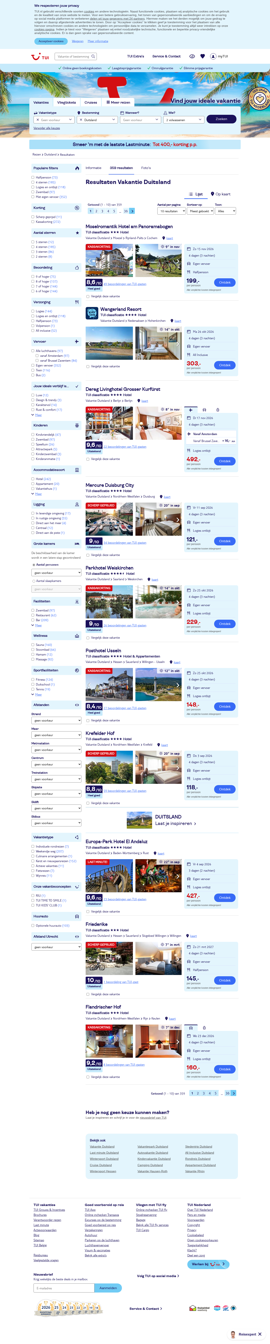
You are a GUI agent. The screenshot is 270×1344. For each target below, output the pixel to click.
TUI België (40, 1245)
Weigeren (78, 41)
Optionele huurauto (52, 925)
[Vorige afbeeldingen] (89, 261)
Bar (42, 620)
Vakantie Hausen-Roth (152, 1171)
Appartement (47, 483)
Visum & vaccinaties (97, 1250)
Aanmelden (108, 1288)
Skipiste (36, 787)
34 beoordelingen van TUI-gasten (125, 542)
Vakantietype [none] (48, 112)
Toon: (218, 204)
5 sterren (45, 242)
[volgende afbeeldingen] (178, 261)
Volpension (45, 325)
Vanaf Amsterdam (205, 434)
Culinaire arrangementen (54, 856)
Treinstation (39, 772)
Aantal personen (47, 564)
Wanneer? (132, 112)
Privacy (191, 1230)
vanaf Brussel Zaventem (58, 360)
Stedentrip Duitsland (198, 1146)
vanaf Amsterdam (54, 355)
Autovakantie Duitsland (153, 1152)
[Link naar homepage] (39, 56)
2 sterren (44, 256)
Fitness (44, 679)
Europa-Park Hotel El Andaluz (116, 841)
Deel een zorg (196, 1255)
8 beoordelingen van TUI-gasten (124, 1064)
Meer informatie (98, 41)
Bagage (140, 1220)
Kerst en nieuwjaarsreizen (56, 861)
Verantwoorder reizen (47, 1220)
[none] (37, 119)
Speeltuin (45, 444)
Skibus (35, 816)
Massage (44, 659)
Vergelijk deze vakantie (105, 296)
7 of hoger (46, 286)
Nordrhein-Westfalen (126, 496)
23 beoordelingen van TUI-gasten (125, 899)
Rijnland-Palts (134, 238)
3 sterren (45, 251)
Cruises (91, 102)
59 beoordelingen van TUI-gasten (125, 790)
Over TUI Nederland (200, 1209)
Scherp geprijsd (49, 217)
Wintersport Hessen (103, 1171)
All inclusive (46, 330)
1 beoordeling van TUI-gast (121, 982)
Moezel (117, 238)
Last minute (41, 1225)
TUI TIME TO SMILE (51, 900)
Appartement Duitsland (200, 1165)
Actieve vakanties (50, 866)
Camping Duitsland (150, 1165)
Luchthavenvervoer (97, 1245)
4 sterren (45, 182)
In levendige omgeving (53, 513)
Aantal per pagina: (169, 204)
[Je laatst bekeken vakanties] (192, 56)
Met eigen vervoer (51, 197)
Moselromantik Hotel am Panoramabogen (129, 226)
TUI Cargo (142, 1230)
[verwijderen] (80, 119)
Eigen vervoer (48, 365)
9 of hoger (46, 276)
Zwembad (45, 192)
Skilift (35, 802)
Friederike (97, 924)
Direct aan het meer (51, 523)
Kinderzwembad (48, 454)
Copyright (193, 1225)
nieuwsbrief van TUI (153, 1117)
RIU (40, 895)
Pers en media (196, 1215)
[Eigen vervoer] (204, 410)
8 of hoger (46, 281)
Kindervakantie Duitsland (154, 1158)
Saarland (118, 579)
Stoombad (46, 649)
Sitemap (39, 1240)
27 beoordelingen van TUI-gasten (125, 708)
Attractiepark (46, 449)
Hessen (117, 662)
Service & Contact (144, 1308)
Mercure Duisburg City (110, 485)
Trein (43, 370)
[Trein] (218, 410)
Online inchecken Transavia (102, 1215)
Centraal (44, 528)
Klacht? (192, 1250)
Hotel (43, 479)
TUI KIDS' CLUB (49, 905)
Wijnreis (44, 875)
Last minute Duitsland (104, 1152)
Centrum (37, 758)
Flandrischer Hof (103, 1007)
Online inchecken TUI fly (151, 1209)
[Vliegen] (191, 410)
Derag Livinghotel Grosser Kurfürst (123, 389)
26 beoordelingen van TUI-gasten (125, 625)
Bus (40, 375)
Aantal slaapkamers (48, 581)
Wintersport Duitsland (104, 1158)
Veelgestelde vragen (46, 1260)
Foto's (146, 168)
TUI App (90, 1209)
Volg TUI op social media (156, 1276)
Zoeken (221, 119)
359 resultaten (121, 168)
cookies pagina (44, 29)
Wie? (172, 112)
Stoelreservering (146, 1215)
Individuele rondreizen (52, 846)
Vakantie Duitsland (98, 238)
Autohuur (91, 1235)
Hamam (44, 654)
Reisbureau (41, 1255)
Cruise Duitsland (101, 1165)
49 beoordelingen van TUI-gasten (125, 284)
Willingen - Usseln (153, 662)
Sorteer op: (194, 204)
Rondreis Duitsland (198, 1158)
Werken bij (200, 1264)
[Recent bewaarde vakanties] (202, 56)
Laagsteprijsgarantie (126, 68)
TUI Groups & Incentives (49, 1209)
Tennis (43, 689)
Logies (44, 311)
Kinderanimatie (48, 459)
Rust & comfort (49, 409)
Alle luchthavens (49, 351)
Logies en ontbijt (50, 187)
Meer (38, 415)
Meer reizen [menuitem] (120, 102)
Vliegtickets (66, 102)
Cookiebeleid (195, 1235)
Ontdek (225, 282)
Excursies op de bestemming (103, 1220)
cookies (89, 11)
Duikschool (45, 684)
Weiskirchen (135, 579)
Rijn (145, 1018)
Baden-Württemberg (126, 853)
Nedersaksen (136, 320)
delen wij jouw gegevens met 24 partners (117, 18)
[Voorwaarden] (225, 1308)
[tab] (93, 169)
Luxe (42, 395)
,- (193, 281)
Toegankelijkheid (197, 1245)
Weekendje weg (49, 851)
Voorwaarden (195, 1220)
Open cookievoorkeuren (202, 1240)
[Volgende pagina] (132, 211)
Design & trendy (48, 400)
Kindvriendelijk (48, 434)
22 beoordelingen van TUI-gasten (125, 446)
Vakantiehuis (46, 488)
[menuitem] (224, 56)
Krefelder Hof (100, 733)
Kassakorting (48, 221)
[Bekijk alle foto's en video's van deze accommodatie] (134, 260)
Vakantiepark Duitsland (153, 1146)
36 (126, 211)
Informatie (93, 168)
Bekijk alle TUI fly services (152, 1225)
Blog (36, 1235)
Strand (36, 714)
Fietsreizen (45, 870)
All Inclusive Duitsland (199, 1152)
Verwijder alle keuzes (47, 128)
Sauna (44, 644)
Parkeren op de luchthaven (102, 1240)
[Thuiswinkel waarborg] (200, 1308)
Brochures (40, 1215)
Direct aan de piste (50, 532)
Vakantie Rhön (195, 1171)
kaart (169, 238)
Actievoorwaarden (45, 1230)
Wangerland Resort (121, 309)
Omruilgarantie (162, 68)
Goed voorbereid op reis (100, 1225)
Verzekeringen (94, 1230)
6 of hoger (46, 291)
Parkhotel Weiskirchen (109, 568)
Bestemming (90, 112)
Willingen (175, 935)
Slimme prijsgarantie (198, 68)
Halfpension (47, 177)
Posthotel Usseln (103, 650)
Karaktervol (46, 405)
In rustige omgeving (51, 518)
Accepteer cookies (51, 41)
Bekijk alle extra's (96, 1255)
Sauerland (132, 662)
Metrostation (40, 743)
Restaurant (46, 615)
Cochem (152, 238)
